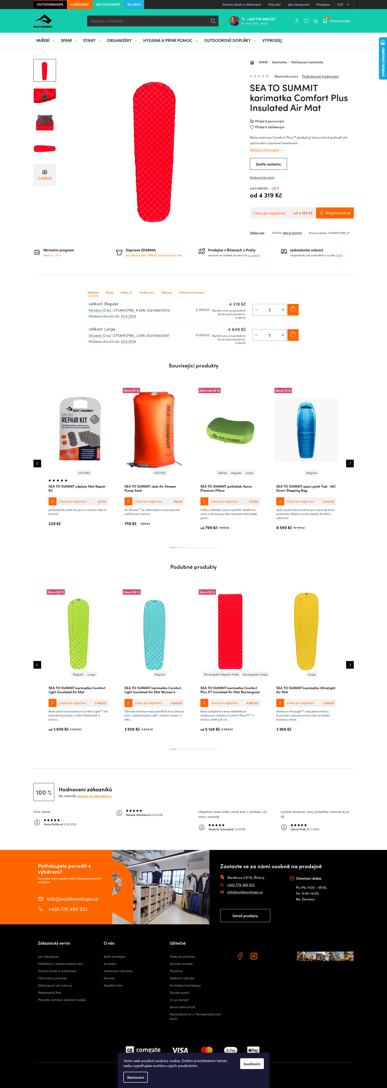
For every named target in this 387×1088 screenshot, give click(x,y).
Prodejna (323, 4)
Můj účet (274, 4)
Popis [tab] (109, 292)
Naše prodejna (114, 956)
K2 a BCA (134, 4)
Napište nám (113, 985)
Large (249, 473)
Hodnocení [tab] (146, 292)
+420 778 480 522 (249, 19)
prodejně (254, 255)
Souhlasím (252, 1063)
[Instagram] (254, 957)
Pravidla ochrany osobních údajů (62, 1000)
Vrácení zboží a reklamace (242, 4)
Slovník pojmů (180, 992)
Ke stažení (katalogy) (185, 985)
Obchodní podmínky (52, 978)
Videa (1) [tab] (126, 292)
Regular (236, 473)
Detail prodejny (245, 915)
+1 (44, 177)
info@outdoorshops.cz (72, 898)
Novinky (109, 978)
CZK (340, 4)
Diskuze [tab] (167, 292)
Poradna (176, 971)
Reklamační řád (49, 992)
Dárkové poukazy (182, 956)
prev (37, 463)
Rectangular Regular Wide (221, 674)
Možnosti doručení (262, 177)
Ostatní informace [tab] (191, 292)
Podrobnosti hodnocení (320, 76)
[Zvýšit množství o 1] (282, 309)
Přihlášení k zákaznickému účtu (60, 964)
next (350, 463)
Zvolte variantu (268, 163)
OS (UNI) (84, 473)
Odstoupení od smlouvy (55, 985)
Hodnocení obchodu (118, 971)
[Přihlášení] (297, 21)
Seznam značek (181, 964)
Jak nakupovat (298, 4)
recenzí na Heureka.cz (94, 796)
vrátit (338, 255)
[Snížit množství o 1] (256, 309)
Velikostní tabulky (182, 978)
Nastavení (135, 1077)
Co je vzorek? (179, 1000)
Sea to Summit (292, 233)
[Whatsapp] (268, 957)
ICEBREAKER (79, 4)
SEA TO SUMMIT (108, 4)
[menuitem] (45, 40)
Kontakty (110, 964)
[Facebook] (240, 957)
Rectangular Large (255, 674)
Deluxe (222, 473)
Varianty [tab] (93, 292)
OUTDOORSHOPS (50, 4)
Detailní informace (264, 149)
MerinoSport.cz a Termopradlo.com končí (195, 1016)
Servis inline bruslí (182, 1007)
